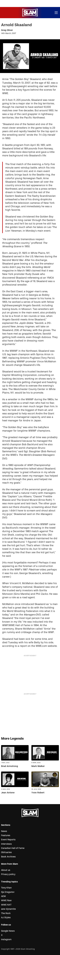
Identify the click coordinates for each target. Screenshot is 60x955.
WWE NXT (6, 905)
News (4, 831)
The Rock (6, 913)
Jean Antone (8, 792)
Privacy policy (8, 874)
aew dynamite (8, 909)
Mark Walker (38, 766)
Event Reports (8, 839)
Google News (8, 931)
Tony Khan (6, 887)
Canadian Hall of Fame (12, 848)
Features (5, 835)
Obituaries (6, 852)
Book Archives (8, 856)
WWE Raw (6, 900)
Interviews (6, 844)
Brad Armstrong (9, 766)
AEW (3, 896)
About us (5, 870)
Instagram (6, 939)
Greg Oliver (7, 30)
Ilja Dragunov (7, 892)
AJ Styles (6, 917)
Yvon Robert (37, 792)
